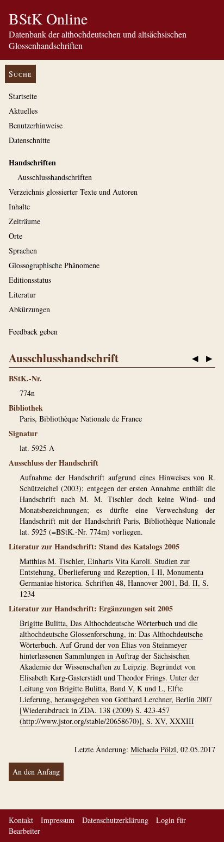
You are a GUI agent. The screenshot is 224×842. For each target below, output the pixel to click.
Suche (20, 74)
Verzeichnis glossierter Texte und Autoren (73, 192)
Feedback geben (33, 331)
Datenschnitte (29, 140)
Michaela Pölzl (153, 749)
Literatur (22, 294)
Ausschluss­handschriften (54, 177)
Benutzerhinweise (36, 125)
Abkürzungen (29, 309)
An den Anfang (36, 771)
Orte (15, 236)
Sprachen (23, 250)
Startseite (23, 96)
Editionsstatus (30, 280)
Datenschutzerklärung (115, 820)
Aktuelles (23, 111)
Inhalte (19, 206)
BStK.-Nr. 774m (81, 532)
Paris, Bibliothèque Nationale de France (81, 418)
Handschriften (32, 162)
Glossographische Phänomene (54, 265)
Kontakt (21, 820)
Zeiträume (24, 221)
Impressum (57, 820)
